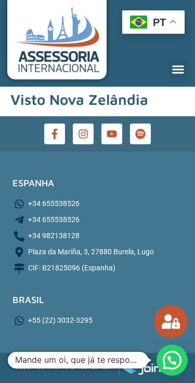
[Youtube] (111, 134)
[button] (178, 69)
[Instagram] (83, 134)
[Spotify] (140, 134)
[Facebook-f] (54, 134)
